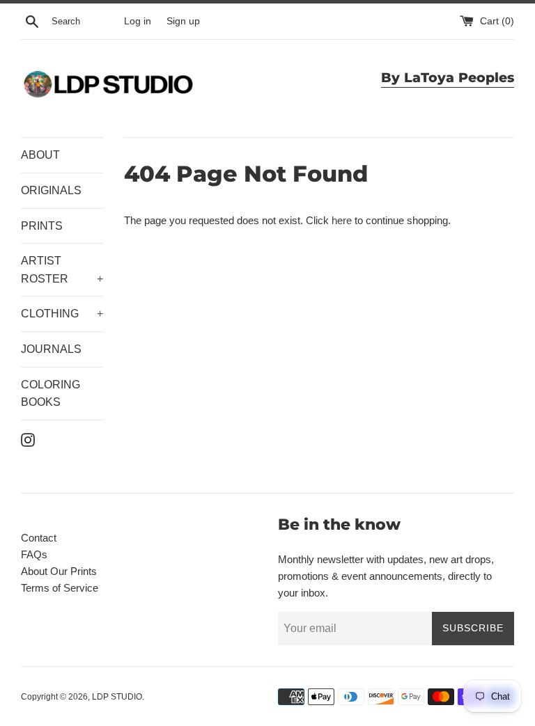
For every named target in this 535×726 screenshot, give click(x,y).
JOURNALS (51, 349)
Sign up (183, 21)
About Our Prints (59, 571)
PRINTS (42, 226)
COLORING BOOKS (50, 394)
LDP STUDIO (117, 697)
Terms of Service (59, 588)
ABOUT (40, 155)
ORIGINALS (51, 190)
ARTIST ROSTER (62, 270)
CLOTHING (62, 313)
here (342, 220)
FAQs (34, 554)
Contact (38, 538)
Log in (137, 21)
